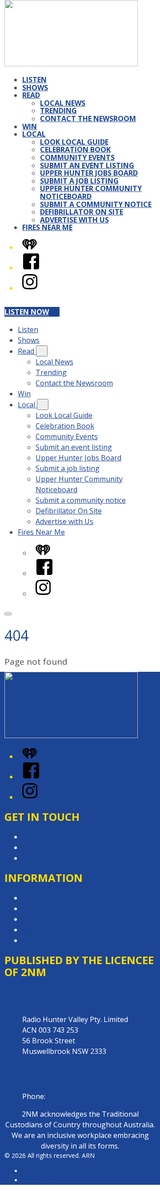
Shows (35, 87)
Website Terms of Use (59, 929)
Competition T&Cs (52, 908)
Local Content (45, 940)
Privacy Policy (44, 898)
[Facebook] (31, 267)
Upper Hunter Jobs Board (89, 173)
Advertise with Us (74, 220)
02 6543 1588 (69, 1096)
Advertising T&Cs (51, 919)
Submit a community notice (96, 204)
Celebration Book (75, 149)
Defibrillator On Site (81, 212)
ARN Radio (37, 1171)
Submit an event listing (87, 165)
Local (34, 134)
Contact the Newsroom (88, 118)
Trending (58, 110)
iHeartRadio (39, 1180)
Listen (34, 79)
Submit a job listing (79, 181)
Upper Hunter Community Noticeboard (91, 192)
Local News (62, 103)
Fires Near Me (47, 227)
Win (29, 126)
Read (31, 95)
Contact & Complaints (58, 837)
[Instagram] (29, 288)
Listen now (26, 312)
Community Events (77, 157)
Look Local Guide (74, 142)
